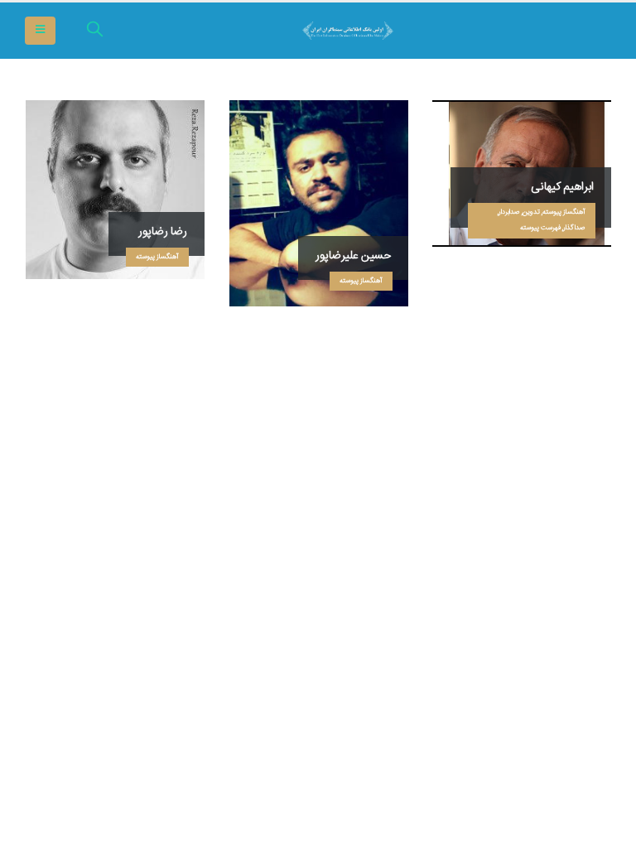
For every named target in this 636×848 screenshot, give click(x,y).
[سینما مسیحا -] (565, 31)
